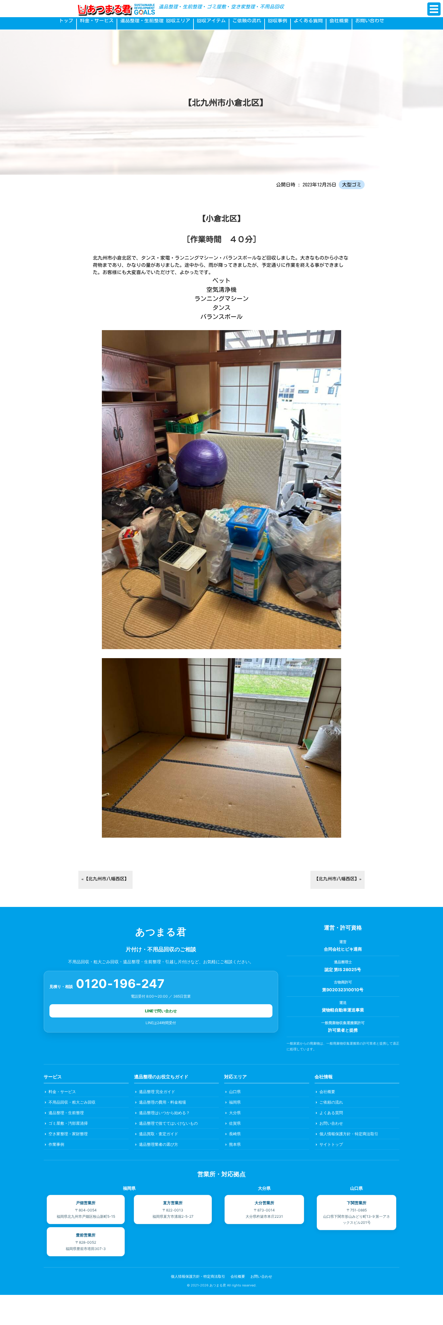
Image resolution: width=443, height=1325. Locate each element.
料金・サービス (97, 20)
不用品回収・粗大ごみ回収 (72, 1102)
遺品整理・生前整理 (66, 1112)
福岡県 (235, 1102)
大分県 (235, 1112)
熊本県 (235, 1144)
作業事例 (56, 1144)
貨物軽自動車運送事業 (343, 1009)
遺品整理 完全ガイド (157, 1091)
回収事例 (277, 20)
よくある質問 (308, 20)
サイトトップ (331, 1144)
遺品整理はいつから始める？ (164, 1112)
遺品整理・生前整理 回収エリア (155, 20)
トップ (66, 20)
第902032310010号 (342, 989)
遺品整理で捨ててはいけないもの (168, 1123)
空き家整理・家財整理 (68, 1133)
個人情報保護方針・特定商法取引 (348, 1133)
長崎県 (235, 1133)
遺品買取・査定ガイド (158, 1133)
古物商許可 (343, 982)
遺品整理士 (343, 962)
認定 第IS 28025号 (343, 969)
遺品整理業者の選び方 (158, 1144)
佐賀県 (235, 1123)
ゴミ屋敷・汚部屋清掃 (68, 1123)
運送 (343, 1002)
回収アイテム (211, 20)
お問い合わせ (369, 20)
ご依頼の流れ (246, 20)
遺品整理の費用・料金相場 (162, 1102)
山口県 (235, 1091)
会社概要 (339, 20)
